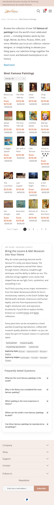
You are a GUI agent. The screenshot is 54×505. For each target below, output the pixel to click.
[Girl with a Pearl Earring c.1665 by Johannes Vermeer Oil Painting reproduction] (20, 141)
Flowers (8, 360)
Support (7, 458)
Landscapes (24, 357)
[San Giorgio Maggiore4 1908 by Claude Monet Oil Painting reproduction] (8, 204)
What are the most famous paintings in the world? (26, 379)
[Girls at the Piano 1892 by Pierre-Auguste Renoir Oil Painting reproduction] (45, 204)
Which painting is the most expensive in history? (26, 402)
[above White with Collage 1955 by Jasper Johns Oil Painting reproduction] (8, 115)
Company (7, 445)
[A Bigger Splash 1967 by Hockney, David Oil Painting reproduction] (8, 141)
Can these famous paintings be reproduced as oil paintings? (26, 425)
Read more (9, 64)
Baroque (43, 351)
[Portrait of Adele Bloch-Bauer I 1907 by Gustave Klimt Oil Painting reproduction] (33, 204)
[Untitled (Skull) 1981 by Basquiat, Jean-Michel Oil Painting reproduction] (33, 115)
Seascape (43, 357)
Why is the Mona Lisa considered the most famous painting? (26, 390)
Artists (26, 312)
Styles (36, 312)
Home (3, 19)
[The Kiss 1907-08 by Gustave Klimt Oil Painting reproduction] (20, 115)
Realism (8, 354)
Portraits (34, 357)
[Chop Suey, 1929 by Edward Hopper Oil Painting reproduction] (45, 87)
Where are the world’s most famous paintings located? (26, 413)
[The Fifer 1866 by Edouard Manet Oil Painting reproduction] (20, 87)
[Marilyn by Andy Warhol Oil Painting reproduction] (45, 115)
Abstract (21, 351)
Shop (5, 452)
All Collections (12, 19)
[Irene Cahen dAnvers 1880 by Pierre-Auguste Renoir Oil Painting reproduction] (33, 87)
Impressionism (32, 351)
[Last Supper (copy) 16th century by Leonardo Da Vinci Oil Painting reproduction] (20, 175)
